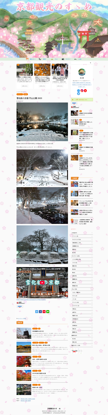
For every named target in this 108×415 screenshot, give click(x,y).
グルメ (56, 59)
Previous (18, 76)
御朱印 (44, 59)
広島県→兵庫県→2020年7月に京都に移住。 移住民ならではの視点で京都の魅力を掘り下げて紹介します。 (81, 84)
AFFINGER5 (62, 412)
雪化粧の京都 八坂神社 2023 (28, 399)
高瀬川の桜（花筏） (37, 387)
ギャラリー (67, 59)
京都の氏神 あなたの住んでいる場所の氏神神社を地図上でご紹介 (86, 212)
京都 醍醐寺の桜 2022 (38, 331)
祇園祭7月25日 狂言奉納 (85, 113)
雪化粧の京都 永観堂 (26, 400)
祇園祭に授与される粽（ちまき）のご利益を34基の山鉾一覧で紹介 (85, 193)
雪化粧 (24, 318)
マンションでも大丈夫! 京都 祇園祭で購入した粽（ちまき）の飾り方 (86, 203)
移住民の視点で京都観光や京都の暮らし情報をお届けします (54, 411)
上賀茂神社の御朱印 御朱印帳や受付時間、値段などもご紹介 (85, 221)
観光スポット (32, 59)
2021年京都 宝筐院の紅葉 (39, 373)
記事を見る (24, 86)
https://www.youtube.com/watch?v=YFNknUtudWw (31, 299)
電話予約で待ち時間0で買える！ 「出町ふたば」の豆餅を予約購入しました (86, 184)
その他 (79, 59)
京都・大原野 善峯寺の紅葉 (39, 359)
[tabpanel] (25, 76)
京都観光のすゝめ (54, 408)
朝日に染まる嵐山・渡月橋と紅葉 (41, 345)
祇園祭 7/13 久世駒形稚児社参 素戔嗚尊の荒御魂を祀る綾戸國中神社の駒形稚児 (42, 79)
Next (66, 76)
